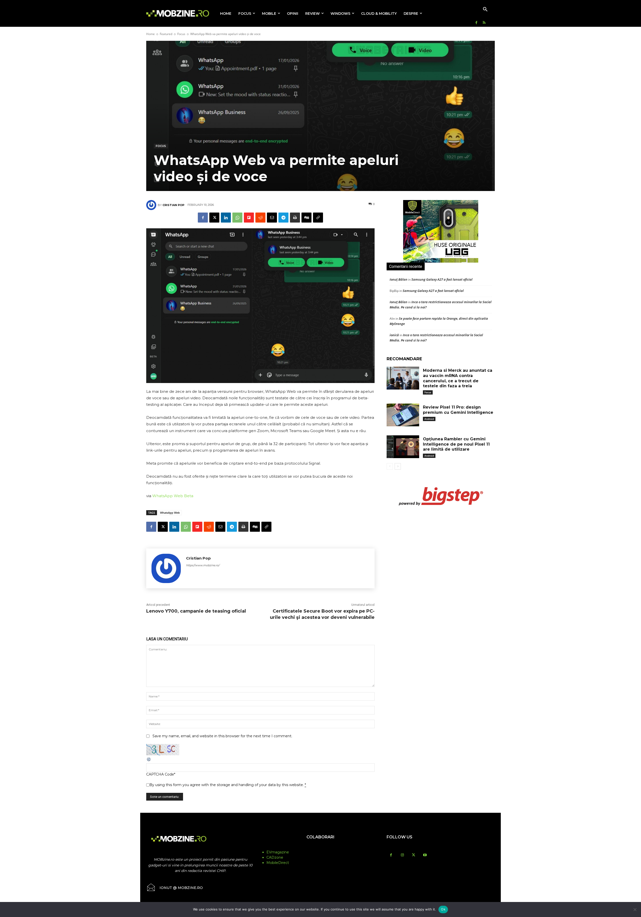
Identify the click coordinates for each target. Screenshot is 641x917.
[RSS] (484, 23)
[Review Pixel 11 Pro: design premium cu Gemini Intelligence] (403, 415)
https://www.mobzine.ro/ (203, 565)
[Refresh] (149, 760)
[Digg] (306, 218)
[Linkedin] (226, 218)
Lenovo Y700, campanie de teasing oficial (196, 611)
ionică (394, 335)
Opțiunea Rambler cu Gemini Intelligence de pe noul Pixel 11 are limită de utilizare (456, 444)
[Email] (272, 218)
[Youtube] (424, 855)
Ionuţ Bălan (398, 279)
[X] (214, 218)
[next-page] (398, 466)
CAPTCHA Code (160, 774)
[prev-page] (390, 466)
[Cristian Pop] (152, 205)
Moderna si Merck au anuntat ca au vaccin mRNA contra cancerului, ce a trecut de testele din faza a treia (457, 378)
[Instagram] (402, 855)
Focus (181, 34)
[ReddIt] (260, 218)
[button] (485, 9)
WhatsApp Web (170, 512)
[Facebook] (476, 23)
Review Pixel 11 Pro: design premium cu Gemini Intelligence (458, 410)
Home (150, 34)
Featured (166, 34)
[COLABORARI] (320, 847)
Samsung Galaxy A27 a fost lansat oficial (441, 279)
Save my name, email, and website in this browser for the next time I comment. (222, 736)
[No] (634, 909)
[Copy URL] (318, 218)
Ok (443, 909)
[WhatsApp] (237, 218)
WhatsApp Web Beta (172, 495)
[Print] (295, 218)
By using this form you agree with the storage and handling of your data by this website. (227, 785)
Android (429, 419)
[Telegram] (283, 218)
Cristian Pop (173, 205)
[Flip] (249, 218)
